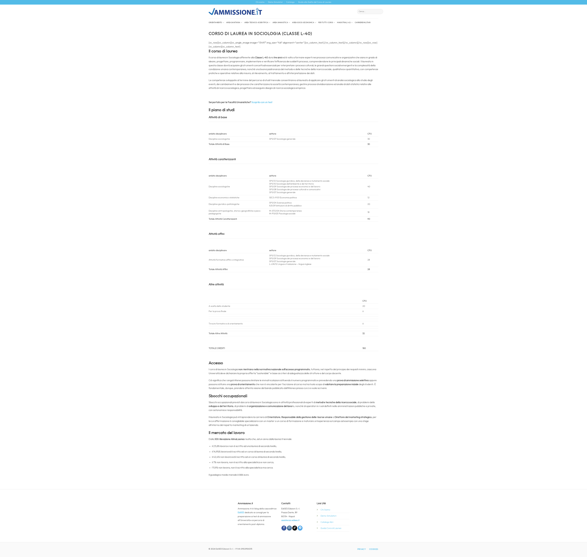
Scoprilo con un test (261, 102)
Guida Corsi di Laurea (331, 528)
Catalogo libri (327, 522)
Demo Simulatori (275, 2)
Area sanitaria (233, 22)
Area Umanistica (280, 22)
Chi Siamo (325, 510)
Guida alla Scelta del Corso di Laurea (314, 2)
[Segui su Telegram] (300, 528)
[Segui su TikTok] (294, 528)
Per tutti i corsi (325, 22)
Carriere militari (363, 22)
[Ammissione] (235, 11)
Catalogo (290, 2)
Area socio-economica (303, 22)
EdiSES (241, 512)
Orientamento (215, 22)
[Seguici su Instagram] (289, 528)
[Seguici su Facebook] (283, 528)
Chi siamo (260, 2)
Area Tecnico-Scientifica (256, 22)
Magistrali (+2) (344, 22)
